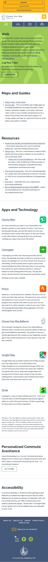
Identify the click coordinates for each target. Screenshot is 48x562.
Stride (5, 390)
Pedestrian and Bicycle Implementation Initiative (25, 143)
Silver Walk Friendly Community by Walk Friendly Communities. (21, 56)
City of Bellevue (26, 558)
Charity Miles (8, 219)
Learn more (10, 74)
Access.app (10, 105)
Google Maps (8, 355)
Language (23, 2)
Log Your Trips (24, 6)
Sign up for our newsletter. (27, 529)
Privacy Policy (38, 520)
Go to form (9, 469)
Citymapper (8, 249)
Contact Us (18, 520)
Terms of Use (23, 523)
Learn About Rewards (24, 10)
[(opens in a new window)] (17, 539)
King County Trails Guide (15, 102)
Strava (5, 288)
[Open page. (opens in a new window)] (43, 219)
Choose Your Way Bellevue (15, 321)
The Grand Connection (14, 171)
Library (27, 520)
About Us (7, 520)
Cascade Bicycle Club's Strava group (20, 308)
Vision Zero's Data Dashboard (20, 159)
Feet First (9, 182)
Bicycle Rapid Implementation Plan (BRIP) (22, 187)
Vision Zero (10, 151)
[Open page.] (43, 321)
